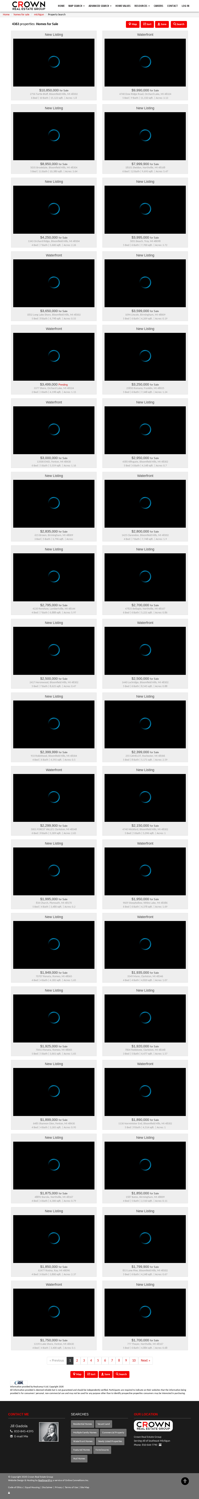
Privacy (59, 1487)
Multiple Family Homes (85, 1432)
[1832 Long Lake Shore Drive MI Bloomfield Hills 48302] (54, 286)
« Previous (56, 1361)
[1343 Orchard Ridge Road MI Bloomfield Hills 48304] (54, 212)
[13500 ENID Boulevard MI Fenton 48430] (54, 433)
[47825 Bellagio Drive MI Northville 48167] (145, 580)
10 (134, 1361)
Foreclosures (102, 1450)
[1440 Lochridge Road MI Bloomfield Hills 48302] (145, 653)
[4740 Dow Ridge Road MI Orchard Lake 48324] (145, 65)
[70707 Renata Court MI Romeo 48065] (54, 948)
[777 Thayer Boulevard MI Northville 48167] (145, 1315)
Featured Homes (81, 1450)
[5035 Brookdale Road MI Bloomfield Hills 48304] (54, 139)
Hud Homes (79, 1458)
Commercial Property (113, 1432)
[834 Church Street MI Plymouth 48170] (54, 874)
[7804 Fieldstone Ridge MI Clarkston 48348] (145, 1021)
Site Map (84, 1487)
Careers (158, 6)
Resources (141, 6)
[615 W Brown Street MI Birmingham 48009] (54, 506)
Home (61, 6)
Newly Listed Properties (110, 1441)
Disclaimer (47, 1487)
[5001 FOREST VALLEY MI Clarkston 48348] (54, 801)
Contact (172, 6)
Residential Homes (82, 1424)
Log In (185, 6)
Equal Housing (32, 1487)
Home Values (123, 6)
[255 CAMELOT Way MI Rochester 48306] (145, 727)
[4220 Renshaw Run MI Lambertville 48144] (54, 580)
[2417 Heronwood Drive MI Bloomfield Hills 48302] (54, 653)
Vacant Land (104, 1424)
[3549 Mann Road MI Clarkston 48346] (145, 948)
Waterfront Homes (83, 1441)
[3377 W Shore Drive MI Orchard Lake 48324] (54, 359)
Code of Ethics (15, 1487)
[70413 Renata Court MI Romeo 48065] (54, 1021)
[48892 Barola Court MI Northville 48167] (54, 1168)
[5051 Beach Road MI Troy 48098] (145, 212)
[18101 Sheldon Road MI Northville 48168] (145, 139)
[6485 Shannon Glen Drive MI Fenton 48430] (54, 1095)
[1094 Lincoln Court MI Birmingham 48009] (145, 286)
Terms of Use (71, 1487)
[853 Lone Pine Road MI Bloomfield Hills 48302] (145, 1242)
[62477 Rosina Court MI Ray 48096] (54, 1242)
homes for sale (21, 14)
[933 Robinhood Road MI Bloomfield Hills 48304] (54, 727)
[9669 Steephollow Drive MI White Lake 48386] (145, 874)
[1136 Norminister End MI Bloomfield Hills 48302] (145, 1095)
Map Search (75, 6)
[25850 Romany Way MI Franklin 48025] (145, 359)
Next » (145, 1361)
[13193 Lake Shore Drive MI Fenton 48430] (54, 1315)
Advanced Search (99, 6)
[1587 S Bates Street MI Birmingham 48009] (145, 1168)
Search (123, 1374)
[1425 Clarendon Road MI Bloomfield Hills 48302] (145, 506)
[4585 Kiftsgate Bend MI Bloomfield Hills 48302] (145, 433)
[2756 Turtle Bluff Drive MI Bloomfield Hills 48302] (54, 65)
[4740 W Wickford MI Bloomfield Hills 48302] (145, 801)
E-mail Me (21, 1436)
